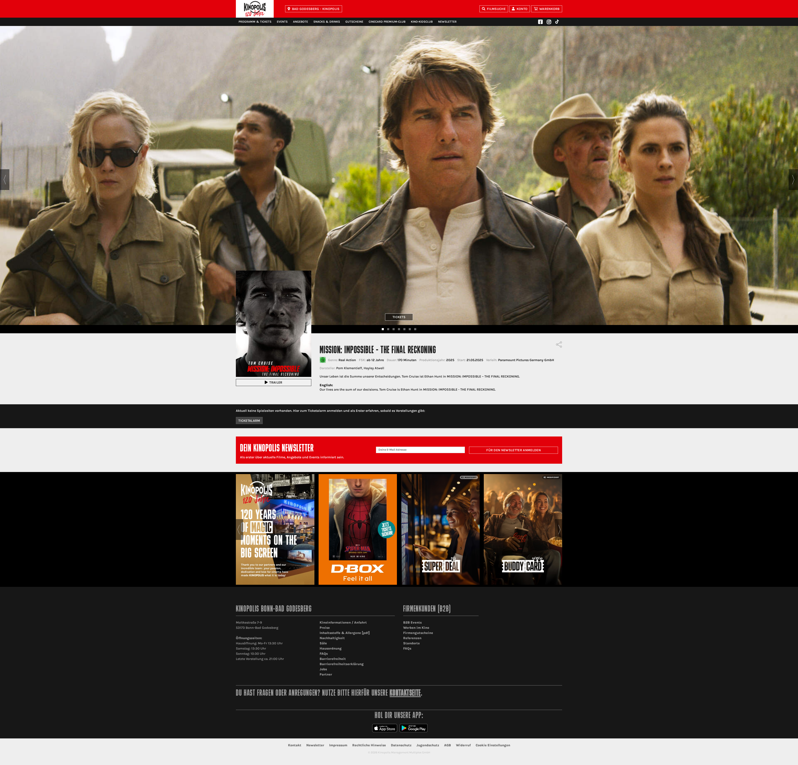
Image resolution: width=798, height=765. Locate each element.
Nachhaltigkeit (332, 638)
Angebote (300, 21)
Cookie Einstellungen (493, 745)
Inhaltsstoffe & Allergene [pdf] (345, 633)
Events (282, 21)
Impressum (338, 745)
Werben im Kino (416, 628)
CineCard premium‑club (387, 21)
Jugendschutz (427, 745)
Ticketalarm (249, 421)
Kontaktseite (405, 693)
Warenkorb (549, 9)
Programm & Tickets (255, 21)
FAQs (324, 654)
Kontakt (294, 745)
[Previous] (4, 179)
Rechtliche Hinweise (369, 745)
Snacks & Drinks (326, 21)
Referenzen (412, 638)
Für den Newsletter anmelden (513, 450)
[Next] (793, 179)
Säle (323, 643)
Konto (522, 9)
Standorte (411, 643)
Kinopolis (255, 9)
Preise (325, 628)
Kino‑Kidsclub (422, 21)
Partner (326, 674)
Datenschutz (401, 745)
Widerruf (463, 745)
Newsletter (447, 21)
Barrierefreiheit (333, 659)
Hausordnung (331, 648)
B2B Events (412, 622)
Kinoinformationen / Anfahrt (343, 622)
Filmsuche (496, 9)
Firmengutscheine (418, 633)
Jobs (323, 669)
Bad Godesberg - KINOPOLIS (316, 9)
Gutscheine (354, 21)
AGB (447, 745)
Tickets (399, 317)
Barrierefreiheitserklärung (342, 664)
